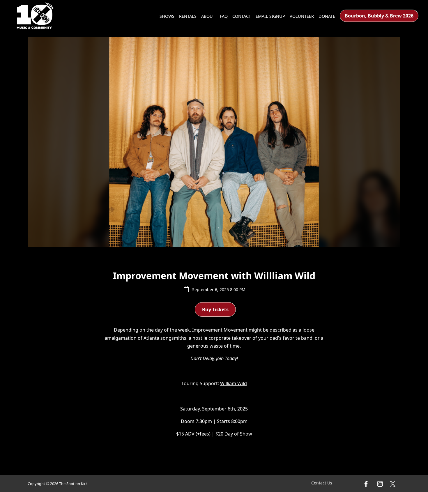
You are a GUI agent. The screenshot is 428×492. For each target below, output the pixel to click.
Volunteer (302, 16)
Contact (241, 16)
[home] (35, 15)
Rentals (188, 16)
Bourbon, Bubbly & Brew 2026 (379, 16)
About (208, 16)
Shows (167, 16)
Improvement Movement (219, 330)
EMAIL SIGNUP (270, 16)
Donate (327, 16)
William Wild (233, 383)
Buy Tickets (215, 309)
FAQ (224, 16)
